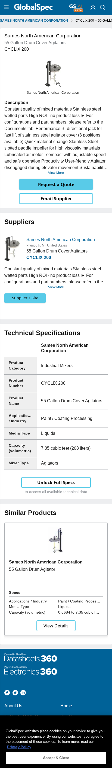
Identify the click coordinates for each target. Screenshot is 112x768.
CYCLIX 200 (38, 257)
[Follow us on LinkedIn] (23, 693)
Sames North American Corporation (60, 239)
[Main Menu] (7, 8)
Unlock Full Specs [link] (56, 482)
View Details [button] (56, 626)
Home (66, 706)
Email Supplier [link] (56, 199)
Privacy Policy (19, 747)
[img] (93, 7)
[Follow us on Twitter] (15, 693)
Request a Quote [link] (56, 184)
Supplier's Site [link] (25, 297)
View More (56, 173)
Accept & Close (56, 758)
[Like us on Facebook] (7, 693)
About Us (13, 706)
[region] (56, 741)
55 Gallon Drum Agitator (32, 569)
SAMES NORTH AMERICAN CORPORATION (34, 20)
